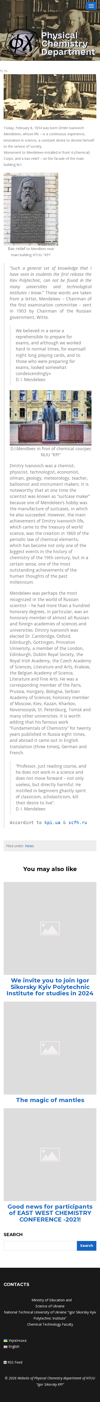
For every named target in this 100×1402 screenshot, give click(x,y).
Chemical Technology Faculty (50, 1324)
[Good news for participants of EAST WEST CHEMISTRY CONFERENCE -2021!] (50, 1154)
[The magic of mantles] (50, 1047)
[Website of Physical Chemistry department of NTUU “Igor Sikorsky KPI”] (50, 38)
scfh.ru (77, 822)
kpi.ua (52, 822)
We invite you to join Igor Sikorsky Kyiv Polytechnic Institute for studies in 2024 (50, 987)
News (29, 846)
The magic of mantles (50, 1100)
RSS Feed (15, 1362)
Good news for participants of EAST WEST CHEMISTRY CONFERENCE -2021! (50, 1213)
